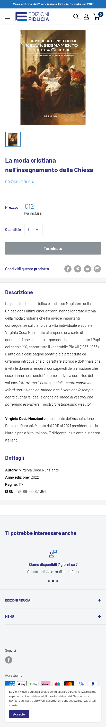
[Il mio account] (86, 16)
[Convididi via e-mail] (97, 268)
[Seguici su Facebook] (8, 659)
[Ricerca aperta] (76, 16)
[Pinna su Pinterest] (77, 268)
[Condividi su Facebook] (68, 268)
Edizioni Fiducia (19, 182)
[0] (96, 17)
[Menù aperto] (7, 17)
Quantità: (13, 229)
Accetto (19, 714)
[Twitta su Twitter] (87, 268)
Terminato (53, 248)
